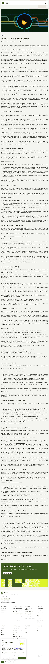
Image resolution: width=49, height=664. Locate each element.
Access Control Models (40, 63)
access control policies (20, 443)
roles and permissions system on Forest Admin (19, 556)
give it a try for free (5, 559)
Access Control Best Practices (15, 423)
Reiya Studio (13, 602)
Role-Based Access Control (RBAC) (34, 62)
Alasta (6, 602)
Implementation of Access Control (32, 365)
